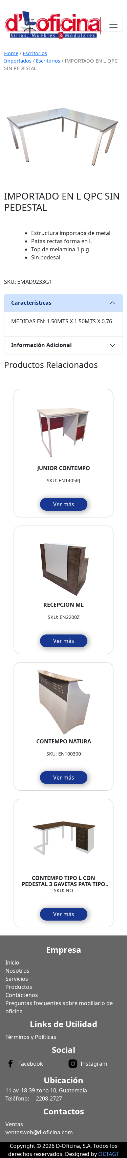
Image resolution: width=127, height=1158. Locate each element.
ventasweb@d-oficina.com (39, 1132)
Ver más (63, 504)
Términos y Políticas (30, 1037)
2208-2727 (49, 1098)
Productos (18, 987)
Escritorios (48, 60)
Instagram (94, 1063)
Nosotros (17, 970)
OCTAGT (108, 1154)
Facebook (30, 1063)
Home (11, 53)
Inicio (12, 962)
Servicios (16, 978)
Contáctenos (21, 995)
